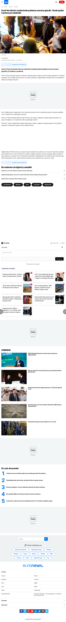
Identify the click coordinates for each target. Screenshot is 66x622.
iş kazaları (37, 184)
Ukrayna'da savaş (36, 549)
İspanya (49, 549)
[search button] (46, 539)
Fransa (19, 558)
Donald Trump (38, 558)
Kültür (35, 586)
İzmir (27, 184)
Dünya (10, 6)
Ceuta (25, 553)
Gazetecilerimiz (5, 593)
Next (2, 583)
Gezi (2, 586)
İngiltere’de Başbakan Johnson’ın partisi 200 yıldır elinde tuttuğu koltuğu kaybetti (24, 174)
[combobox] (33, 539)
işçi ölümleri (7, 184)
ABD (51, 553)
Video (3, 590)
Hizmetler (4, 600)
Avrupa (3, 575)
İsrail (27, 558)
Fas (48, 558)
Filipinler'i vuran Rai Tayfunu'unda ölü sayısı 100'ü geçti (16, 170)
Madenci (18, 184)
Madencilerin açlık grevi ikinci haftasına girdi (13, 178)
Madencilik (48, 184)
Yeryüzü (36, 579)
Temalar (3, 572)
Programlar (37, 590)
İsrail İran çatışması (20, 549)
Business (3, 579)
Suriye (34, 553)
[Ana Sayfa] (1, 6)
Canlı (61, 2)
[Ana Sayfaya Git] (6, 2)
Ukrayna (15, 553)
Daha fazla (4, 605)
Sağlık (35, 583)
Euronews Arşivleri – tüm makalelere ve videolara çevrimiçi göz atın (47, 594)
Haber (5, 6)
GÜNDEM (5, 350)
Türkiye (16, 6)
